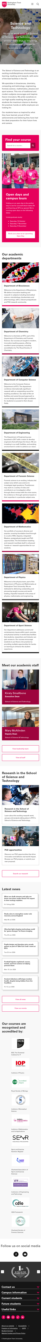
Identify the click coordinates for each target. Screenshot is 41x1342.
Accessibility (22, 1326)
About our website (8, 1326)
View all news (20, 999)
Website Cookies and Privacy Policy (13, 1333)
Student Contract (7, 1331)
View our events (21, 1008)
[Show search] (38, 4)
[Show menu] (32, 4)
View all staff (20, 757)
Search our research (20, 874)
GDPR (24, 1328)
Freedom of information (10, 1328)
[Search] (32, 145)
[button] (2, 1271)
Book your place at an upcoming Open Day (20, 234)
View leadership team (20, 749)
